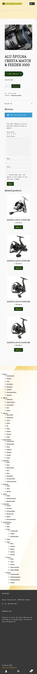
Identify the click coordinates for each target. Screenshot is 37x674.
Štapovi (5, 374)
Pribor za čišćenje (14, 567)
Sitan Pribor (6, 460)
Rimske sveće (10, 513)
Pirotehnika (6, 504)
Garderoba (5, 484)
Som (8, 407)
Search (18, 671)
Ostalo (8, 410)
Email (9, 166)
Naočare (9, 491)
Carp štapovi (10, 384)
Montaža (12, 554)
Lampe (12, 561)
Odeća (8, 485)
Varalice (5, 494)
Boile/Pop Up (10, 417)
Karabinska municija (15, 577)
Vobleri (8, 495)
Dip (7, 426)
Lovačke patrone (14, 574)
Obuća (8, 488)
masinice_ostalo (15, 9)
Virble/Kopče (10, 476)
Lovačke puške (14, 531)
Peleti (8, 428)
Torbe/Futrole (10, 441)
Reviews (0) (8, 103)
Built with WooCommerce (9, 667)
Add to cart (15, 86)
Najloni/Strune (10, 467)
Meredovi (9, 452)
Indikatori (9, 449)
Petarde (9, 505)
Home (3, 9)
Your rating (10, 132)
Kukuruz (9, 431)
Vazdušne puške (14, 536)
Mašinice (5, 397)
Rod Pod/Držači (10, 444)
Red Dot (12, 549)
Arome (8, 420)
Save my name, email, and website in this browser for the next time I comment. (17, 177)
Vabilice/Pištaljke (14, 570)
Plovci (8, 465)
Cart (28, 670)
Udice (8, 462)
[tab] (18, 103)
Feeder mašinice (11, 402)
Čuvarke (9, 455)
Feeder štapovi (10, 375)
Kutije (8, 446)
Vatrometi (9, 508)
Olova (8, 473)
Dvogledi (12, 546)
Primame (5, 413)
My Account (6, 671)
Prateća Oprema (7, 439)
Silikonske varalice (11, 498)
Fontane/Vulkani (11, 511)
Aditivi (8, 423)
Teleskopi (9, 389)
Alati (8, 470)
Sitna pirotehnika (11, 519)
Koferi (11, 559)
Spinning (9, 378)
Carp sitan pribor (11, 478)
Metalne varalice (11, 501)
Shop (7, 9)
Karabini (12, 533)
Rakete (8, 516)
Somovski (9, 395)
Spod (8, 381)
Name (9, 158)
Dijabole (12, 582)
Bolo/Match (10, 387)
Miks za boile (10, 414)
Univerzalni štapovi (11, 392)
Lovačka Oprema (7, 522)
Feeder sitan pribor (11, 481)
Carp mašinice (10, 405)
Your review (11, 136)
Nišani (11, 543)
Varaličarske (10, 399)
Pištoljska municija (15, 579)
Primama (9, 434)
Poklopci (12, 551)
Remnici (12, 564)
